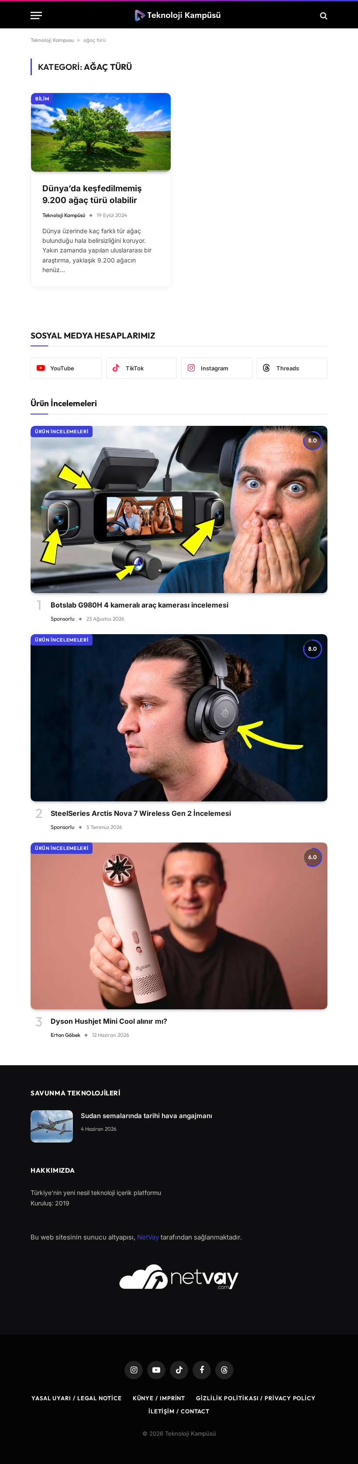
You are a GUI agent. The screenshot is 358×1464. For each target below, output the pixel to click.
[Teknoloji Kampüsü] (179, 15)
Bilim (42, 99)
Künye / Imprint (159, 1398)
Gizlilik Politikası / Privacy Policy (256, 1398)
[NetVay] (179, 1276)
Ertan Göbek (65, 1035)
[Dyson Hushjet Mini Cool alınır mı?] (179, 926)
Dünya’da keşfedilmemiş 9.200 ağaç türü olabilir (92, 194)
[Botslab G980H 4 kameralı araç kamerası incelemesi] (179, 509)
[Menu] (36, 15)
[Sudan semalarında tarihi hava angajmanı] (52, 1126)
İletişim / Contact (179, 1411)
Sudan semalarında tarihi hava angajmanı (146, 1116)
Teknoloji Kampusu (52, 40)
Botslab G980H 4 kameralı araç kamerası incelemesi (139, 605)
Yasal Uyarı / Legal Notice (76, 1398)
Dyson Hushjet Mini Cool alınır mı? (109, 1021)
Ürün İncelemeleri (61, 431)
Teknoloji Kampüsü (63, 215)
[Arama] (322, 15)
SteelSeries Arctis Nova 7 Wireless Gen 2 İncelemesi (141, 813)
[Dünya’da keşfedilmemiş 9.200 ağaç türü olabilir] (101, 132)
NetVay (148, 1237)
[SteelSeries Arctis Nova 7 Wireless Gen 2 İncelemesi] (179, 717)
